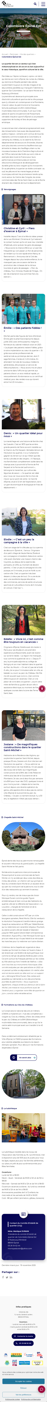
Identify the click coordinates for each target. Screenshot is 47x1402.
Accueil (5, 54)
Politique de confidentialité (31, 1399)
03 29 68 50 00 (25, 1343)
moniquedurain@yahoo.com (20, 1248)
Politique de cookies (12, 1399)
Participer (14, 54)
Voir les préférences (23, 1395)
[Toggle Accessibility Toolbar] (42, 689)
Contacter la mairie (25, 1336)
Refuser (23, 1388)
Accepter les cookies (23, 1381)
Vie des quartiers (27, 54)
